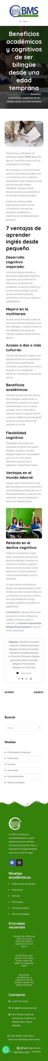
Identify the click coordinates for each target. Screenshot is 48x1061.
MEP (28, 156)
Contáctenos (12, 612)
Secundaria (12, 770)
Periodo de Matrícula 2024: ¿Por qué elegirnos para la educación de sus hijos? (24, 941)
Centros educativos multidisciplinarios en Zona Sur (23, 653)
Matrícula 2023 (22, 1052)
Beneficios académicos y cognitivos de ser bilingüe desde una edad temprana (24, 979)
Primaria (11, 764)
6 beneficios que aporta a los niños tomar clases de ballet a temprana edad (24, 960)
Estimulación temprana (18, 752)
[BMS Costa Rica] (24, 11)
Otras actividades (16, 782)
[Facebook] (12, 862)
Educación (21, 94)
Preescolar (12, 758)
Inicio (9, 94)
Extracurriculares (15, 776)
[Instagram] (19, 862)
